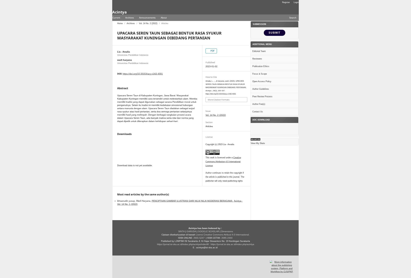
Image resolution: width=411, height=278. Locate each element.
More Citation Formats (218, 99)
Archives (129, 17)
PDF (212, 51)
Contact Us (257, 111)
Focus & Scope (259, 74)
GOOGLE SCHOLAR (208, 231)
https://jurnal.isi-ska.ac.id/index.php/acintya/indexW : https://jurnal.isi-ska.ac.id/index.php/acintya (205, 244)
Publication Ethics (260, 66)
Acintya (119, 12)
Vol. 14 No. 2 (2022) (148, 23)
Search (292, 17)
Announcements (147, 17)
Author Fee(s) (258, 104)
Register (286, 2)
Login (296, 2)
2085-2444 (227, 238)
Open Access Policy (261, 81)
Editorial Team (259, 51)
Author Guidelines (260, 89)
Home (120, 23)
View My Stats (258, 143)
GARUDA (191, 231)
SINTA (181, 231)
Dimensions (227, 231)
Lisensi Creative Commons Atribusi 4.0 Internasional (222, 234)
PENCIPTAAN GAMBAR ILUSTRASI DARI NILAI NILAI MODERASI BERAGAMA (192, 201)
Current (116, 17)
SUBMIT (274, 32)
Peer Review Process (262, 96)
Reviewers (257, 59)
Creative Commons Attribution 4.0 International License (223, 161)
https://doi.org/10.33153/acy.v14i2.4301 (143, 73)
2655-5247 (199, 238)
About (164, 17)
